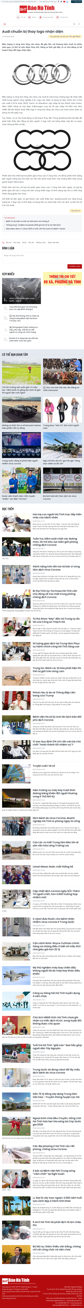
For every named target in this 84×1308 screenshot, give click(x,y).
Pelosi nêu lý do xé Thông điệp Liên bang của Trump (54, 694)
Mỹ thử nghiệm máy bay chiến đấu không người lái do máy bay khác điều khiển (56, 971)
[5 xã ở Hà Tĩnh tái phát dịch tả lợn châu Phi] (16, 1230)
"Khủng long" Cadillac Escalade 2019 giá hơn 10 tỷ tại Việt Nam (33, 225)
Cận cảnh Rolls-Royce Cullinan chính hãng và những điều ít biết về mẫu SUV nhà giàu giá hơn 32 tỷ (57, 946)
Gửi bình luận (74, 266)
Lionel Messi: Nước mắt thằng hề (53, 866)
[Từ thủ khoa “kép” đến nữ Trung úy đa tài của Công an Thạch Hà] (16, 626)
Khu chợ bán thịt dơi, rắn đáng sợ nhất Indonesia (61, 389)
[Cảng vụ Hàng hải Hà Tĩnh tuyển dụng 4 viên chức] (16, 1001)
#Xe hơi (8, 242)
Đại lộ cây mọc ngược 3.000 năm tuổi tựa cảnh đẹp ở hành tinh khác (57, 1199)
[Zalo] (67, 2)
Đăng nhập (77, 1)
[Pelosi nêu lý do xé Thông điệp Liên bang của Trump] (16, 700)
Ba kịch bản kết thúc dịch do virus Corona (59, 497)
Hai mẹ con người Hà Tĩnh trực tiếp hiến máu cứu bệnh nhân (57, 516)
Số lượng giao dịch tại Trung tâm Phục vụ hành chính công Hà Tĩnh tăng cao (56, 645)
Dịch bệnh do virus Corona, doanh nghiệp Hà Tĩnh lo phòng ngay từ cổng (56, 820)
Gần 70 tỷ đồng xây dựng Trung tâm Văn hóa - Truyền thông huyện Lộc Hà (56, 1095)
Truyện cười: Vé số (44, 766)
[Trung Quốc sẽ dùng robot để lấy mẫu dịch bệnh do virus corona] (16, 1077)
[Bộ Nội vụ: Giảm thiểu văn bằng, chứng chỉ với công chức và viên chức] (16, 1254)
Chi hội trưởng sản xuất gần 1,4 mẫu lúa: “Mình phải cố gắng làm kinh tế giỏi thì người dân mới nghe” (21, 390)
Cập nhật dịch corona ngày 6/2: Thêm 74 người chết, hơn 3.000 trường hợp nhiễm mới (56, 894)
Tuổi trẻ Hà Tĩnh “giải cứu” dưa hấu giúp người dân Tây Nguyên (57, 1047)
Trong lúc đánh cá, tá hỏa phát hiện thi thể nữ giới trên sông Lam (57, 670)
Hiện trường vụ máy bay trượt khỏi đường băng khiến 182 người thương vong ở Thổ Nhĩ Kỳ (55, 793)
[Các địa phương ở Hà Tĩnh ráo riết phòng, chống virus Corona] (16, 1154)
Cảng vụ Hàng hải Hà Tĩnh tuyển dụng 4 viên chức (56, 995)
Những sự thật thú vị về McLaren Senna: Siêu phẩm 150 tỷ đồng (21, 426)
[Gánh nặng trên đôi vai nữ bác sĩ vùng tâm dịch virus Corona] (16, 574)
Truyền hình (64, 17)
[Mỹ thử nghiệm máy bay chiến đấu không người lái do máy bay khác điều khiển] (16, 975)
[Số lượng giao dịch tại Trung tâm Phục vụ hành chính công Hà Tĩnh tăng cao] (16, 651)
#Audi (24, 242)
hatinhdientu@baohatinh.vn (55, 1300)
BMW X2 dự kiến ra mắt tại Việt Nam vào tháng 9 (27, 221)
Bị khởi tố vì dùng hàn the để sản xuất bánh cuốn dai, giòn (23, 339)
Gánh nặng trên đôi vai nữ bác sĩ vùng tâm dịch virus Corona (56, 568)
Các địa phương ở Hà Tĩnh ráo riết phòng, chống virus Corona (53, 1148)
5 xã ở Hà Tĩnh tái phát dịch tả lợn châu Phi (57, 1224)
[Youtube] (64, 2)
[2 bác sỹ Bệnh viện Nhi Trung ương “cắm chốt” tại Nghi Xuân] (16, 1178)
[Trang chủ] (4, 24)
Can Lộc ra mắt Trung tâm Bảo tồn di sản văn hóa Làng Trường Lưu (55, 844)
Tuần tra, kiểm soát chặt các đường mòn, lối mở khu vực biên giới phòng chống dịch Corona (55, 542)
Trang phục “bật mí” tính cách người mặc (61, 426)
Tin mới (23, 17)
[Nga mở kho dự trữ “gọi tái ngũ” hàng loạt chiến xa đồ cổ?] (62, 445)
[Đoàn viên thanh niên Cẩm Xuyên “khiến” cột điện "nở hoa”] (21, 480)
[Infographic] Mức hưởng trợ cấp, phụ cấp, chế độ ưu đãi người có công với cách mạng (23, 329)
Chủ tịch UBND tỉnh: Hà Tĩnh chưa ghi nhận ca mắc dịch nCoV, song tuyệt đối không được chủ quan (57, 1020)
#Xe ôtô (31, 242)
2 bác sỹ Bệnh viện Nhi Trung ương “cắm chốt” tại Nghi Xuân (54, 1172)
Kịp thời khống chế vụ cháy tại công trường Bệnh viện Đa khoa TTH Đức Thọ (24, 318)
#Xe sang (16, 242)
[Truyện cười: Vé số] (16, 773)
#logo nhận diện (53, 242)
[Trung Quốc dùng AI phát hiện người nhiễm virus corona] (21, 445)
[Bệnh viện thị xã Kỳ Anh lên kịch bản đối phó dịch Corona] (16, 724)
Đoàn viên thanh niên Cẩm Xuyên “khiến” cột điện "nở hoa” (18, 497)
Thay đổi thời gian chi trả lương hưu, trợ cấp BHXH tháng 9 (23, 308)
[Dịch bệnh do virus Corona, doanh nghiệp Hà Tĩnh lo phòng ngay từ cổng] (16, 826)
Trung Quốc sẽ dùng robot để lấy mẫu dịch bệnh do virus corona (56, 1071)
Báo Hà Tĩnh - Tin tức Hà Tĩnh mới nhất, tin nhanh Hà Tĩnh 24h (42, 9)
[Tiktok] (61, 2)
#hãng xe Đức (41, 242)
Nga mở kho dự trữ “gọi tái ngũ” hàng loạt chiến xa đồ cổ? (61, 462)
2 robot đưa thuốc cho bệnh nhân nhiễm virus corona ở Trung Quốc (53, 920)
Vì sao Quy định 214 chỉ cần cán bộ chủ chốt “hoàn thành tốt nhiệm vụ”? (57, 743)
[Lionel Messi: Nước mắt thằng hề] (16, 874)
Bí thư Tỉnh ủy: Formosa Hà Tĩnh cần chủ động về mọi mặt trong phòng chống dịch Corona (55, 594)
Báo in (34, 17)
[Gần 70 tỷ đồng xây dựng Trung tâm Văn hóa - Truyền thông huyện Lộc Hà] (16, 1101)
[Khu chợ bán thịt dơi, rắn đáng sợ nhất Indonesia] (62, 372)
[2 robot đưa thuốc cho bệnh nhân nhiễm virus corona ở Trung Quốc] (16, 926)
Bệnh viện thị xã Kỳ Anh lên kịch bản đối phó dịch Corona (57, 718)
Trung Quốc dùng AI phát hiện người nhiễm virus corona (20, 462)
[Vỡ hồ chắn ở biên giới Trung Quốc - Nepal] (21, 291)
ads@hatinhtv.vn (76, 1305)
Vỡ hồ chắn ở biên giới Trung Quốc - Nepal (21, 299)
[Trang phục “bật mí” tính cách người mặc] (62, 410)
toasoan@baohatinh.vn (74, 1300)
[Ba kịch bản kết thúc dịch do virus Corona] (62, 480)
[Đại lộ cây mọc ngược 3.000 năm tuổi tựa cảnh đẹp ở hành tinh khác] (16, 1205)
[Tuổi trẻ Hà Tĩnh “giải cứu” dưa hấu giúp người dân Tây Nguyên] (16, 1053)
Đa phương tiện (48, 17)
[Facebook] (58, 2)
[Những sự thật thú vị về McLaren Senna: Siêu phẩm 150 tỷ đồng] (21, 410)
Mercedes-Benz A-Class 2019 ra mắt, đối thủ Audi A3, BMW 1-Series (35, 229)
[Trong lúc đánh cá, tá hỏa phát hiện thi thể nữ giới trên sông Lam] (16, 676)
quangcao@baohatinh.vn (60, 1305)
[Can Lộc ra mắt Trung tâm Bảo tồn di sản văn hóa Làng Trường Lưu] (16, 850)
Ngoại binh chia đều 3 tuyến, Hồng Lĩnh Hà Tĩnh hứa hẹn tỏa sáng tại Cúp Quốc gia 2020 (57, 1121)
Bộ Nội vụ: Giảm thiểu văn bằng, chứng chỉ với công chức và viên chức (57, 1248)
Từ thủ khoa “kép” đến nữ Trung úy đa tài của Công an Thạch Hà (56, 620)
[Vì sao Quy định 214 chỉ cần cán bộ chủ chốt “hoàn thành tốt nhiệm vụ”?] (16, 749)
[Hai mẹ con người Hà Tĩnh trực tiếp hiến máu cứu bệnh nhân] (16, 522)
